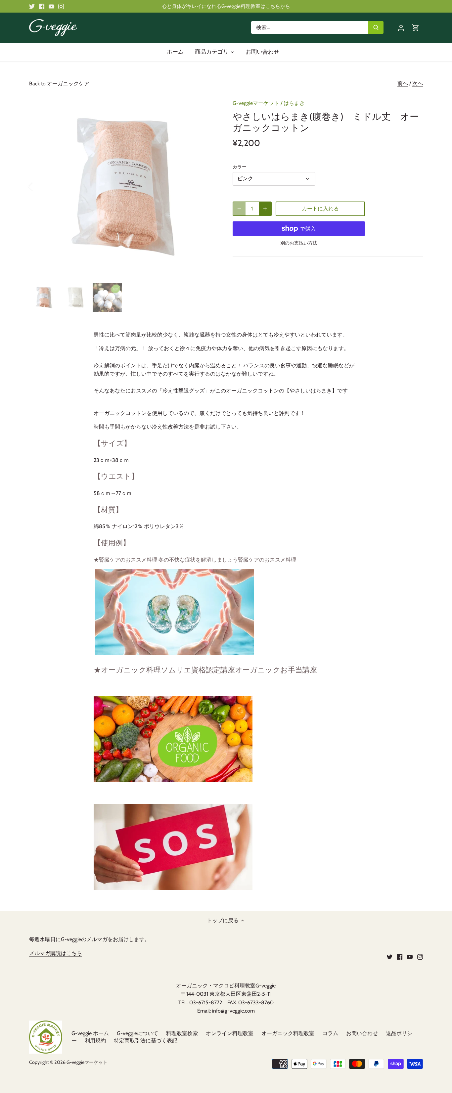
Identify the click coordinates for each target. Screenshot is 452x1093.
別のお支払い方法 (298, 243)
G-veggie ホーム (90, 1033)
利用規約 (95, 1040)
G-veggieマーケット (256, 103)
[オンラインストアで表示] (173, 780)
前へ (402, 83)
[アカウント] (401, 28)
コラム (330, 1033)
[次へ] (206, 186)
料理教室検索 (182, 1033)
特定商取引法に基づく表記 (145, 1040)
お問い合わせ (362, 1033)
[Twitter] (32, 6)
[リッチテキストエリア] (173, 888)
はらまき (294, 103)
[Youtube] (51, 6)
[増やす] (265, 209)
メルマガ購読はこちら (55, 953)
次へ (417, 83)
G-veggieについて (137, 1033)
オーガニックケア (68, 83)
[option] (123, 186)
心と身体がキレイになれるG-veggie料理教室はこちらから (226, 6)
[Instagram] (61, 6)
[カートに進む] (416, 28)
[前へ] (39, 186)
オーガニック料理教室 (287, 1033)
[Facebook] (41, 6)
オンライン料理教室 (229, 1033)
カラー (240, 167)
